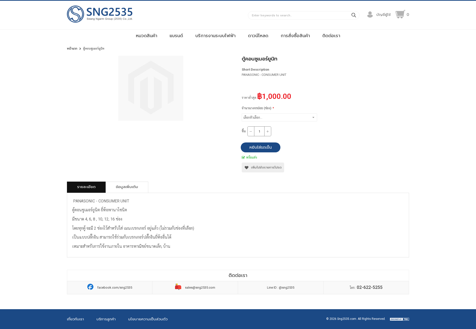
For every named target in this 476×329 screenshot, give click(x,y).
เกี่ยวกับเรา (75, 319)
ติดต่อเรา (331, 35)
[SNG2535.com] (100, 22)
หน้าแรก (72, 48)
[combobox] (303, 15)
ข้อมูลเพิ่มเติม (127, 187)
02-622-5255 (370, 287)
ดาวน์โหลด (258, 35)
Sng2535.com (346, 319)
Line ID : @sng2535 (280, 287)
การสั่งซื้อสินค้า (295, 35)
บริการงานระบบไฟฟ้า (215, 35)
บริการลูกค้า (106, 319)
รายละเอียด (86, 187)
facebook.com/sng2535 (114, 287)
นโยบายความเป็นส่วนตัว (148, 319)
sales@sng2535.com (200, 287)
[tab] (86, 187)
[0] (400, 14)
